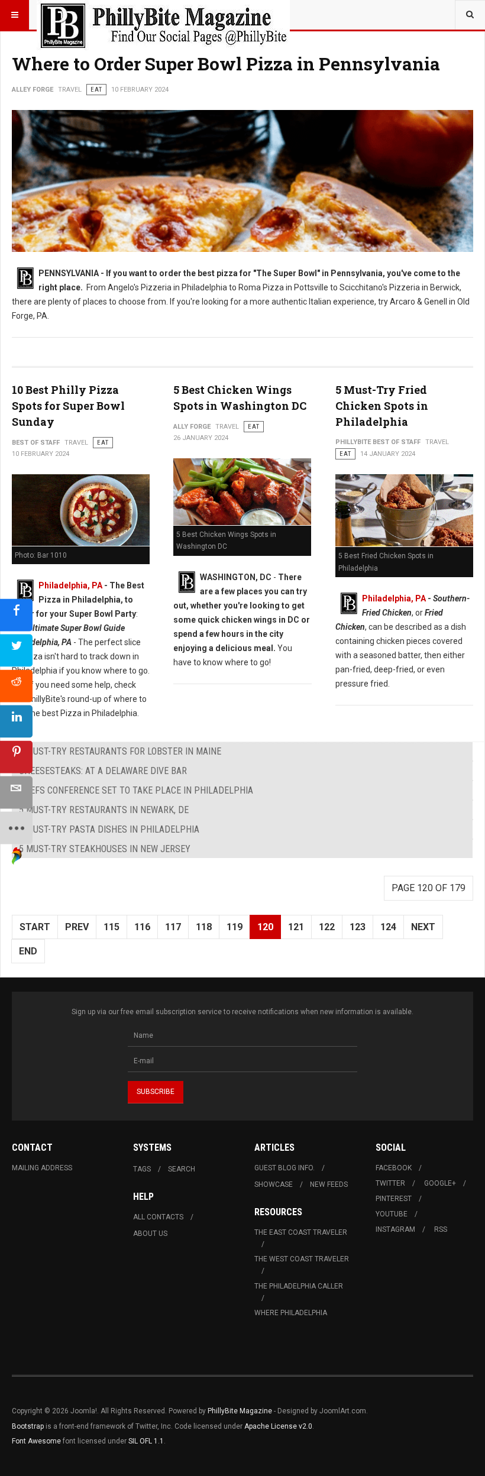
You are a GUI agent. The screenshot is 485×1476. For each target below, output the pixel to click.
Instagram (395, 1229)
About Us (150, 1233)
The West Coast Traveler (301, 1259)
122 (327, 927)
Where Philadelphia (290, 1313)
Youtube (392, 1214)
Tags (142, 1169)
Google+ (440, 1183)
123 (358, 927)
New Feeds (329, 1184)
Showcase (273, 1184)
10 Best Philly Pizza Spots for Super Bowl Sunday (68, 406)
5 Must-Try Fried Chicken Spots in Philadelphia (381, 406)
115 (111, 927)
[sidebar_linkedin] (16, 721)
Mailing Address (42, 1168)
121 (296, 927)
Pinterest (394, 1199)
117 (173, 927)
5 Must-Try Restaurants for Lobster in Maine (120, 751)
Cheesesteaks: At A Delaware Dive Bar (103, 770)
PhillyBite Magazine (240, 1411)
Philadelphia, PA (70, 585)
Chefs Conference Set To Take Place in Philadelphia (136, 790)
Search (181, 1169)
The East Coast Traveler (300, 1232)
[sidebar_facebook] (16, 615)
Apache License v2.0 (278, 1426)
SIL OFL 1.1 (146, 1441)
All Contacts (158, 1217)
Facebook (394, 1168)
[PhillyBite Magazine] (163, 15)
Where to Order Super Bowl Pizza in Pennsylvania (226, 63)
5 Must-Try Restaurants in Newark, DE (104, 809)
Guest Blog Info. (284, 1168)
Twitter (390, 1183)
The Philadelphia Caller (298, 1286)
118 (204, 927)
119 (234, 927)
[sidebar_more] (16, 828)
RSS (440, 1229)
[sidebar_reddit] (16, 686)
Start (35, 927)
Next (423, 927)
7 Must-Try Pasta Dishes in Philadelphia (109, 829)
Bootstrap (28, 1426)
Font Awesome (36, 1441)
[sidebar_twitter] (16, 651)
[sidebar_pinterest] (16, 757)
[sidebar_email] (16, 792)
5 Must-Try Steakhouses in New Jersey (104, 848)
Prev (77, 927)
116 (142, 927)
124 (388, 927)
